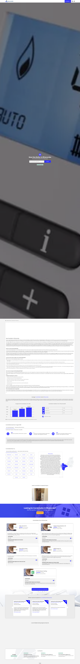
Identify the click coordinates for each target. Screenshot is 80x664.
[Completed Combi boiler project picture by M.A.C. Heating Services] (40, 494)
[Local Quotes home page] (9, 1)
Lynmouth (23, 454)
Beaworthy (16, 464)
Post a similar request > (17, 612)
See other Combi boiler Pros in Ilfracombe (40, 589)
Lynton (31, 454)
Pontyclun (23, 474)
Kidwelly (24, 477)
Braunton (16, 454)
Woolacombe (9, 454)
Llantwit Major (31, 464)
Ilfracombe (46, 397)
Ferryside (16, 477)
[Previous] (13, 607)
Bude (31, 467)
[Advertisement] (40, 330)
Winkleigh (16, 461)
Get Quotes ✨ (67, 1)
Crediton (24, 467)
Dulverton (9, 464)
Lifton (31, 474)
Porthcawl (31, 461)
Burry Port (9, 474)
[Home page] (5, 320)
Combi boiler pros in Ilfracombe (40, 520)
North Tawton (9, 467)
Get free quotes (40, 512)
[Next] (67, 607)
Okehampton (16, 467)
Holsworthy (23, 464)
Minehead (23, 461)
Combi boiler (38, 397)
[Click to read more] (6, 392)
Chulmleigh (9, 461)
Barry (16, 474)
